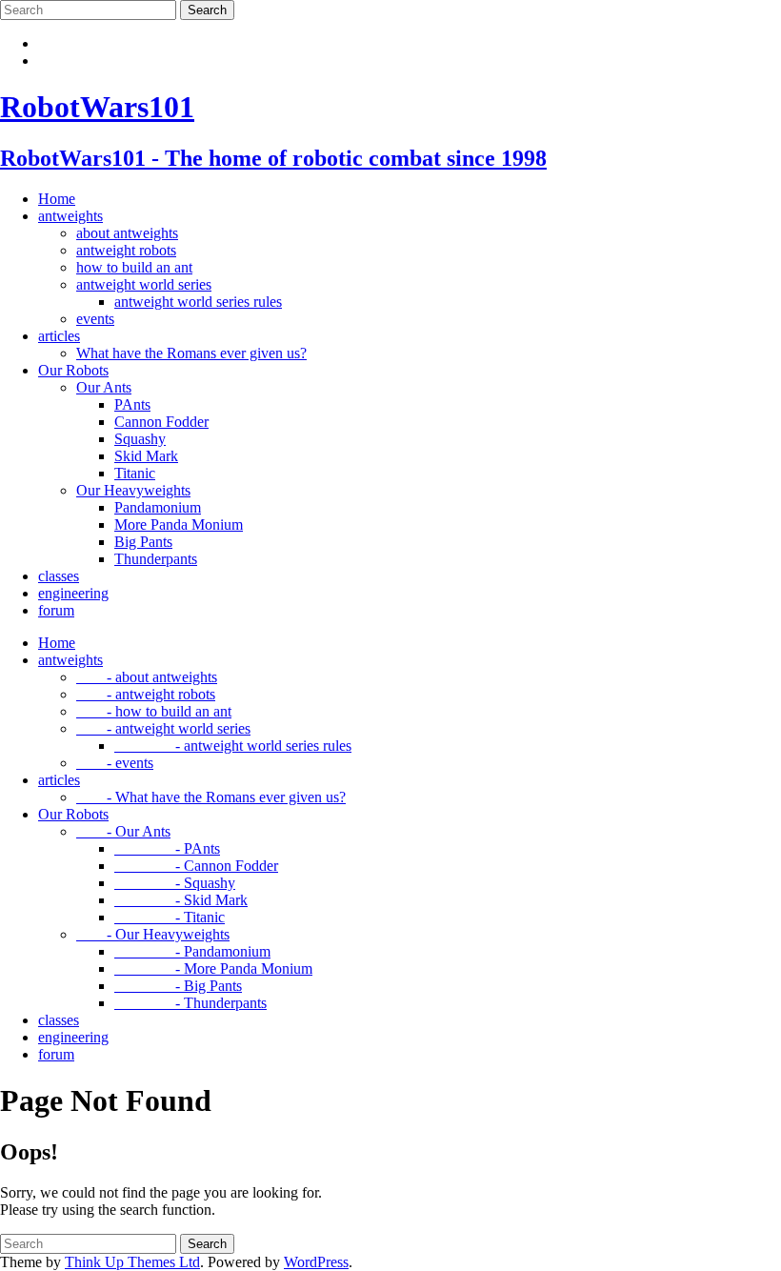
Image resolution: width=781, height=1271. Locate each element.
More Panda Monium (178, 524)
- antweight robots (145, 694)
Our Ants (103, 387)
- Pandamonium (192, 951)
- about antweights (146, 677)
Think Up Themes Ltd (132, 1262)
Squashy (140, 439)
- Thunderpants (190, 1003)
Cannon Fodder (161, 422)
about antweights (127, 233)
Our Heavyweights (133, 490)
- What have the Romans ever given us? (211, 797)
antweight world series (143, 284)
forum (56, 610)
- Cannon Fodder (196, 865)
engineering (73, 593)
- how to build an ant (153, 711)
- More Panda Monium (213, 968)
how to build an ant (134, 267)
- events (114, 763)
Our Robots (73, 370)
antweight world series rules (198, 301)
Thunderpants (155, 559)
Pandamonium (157, 507)
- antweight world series (163, 728)
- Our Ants (123, 831)
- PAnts (167, 848)
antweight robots (126, 250)
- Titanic (169, 917)
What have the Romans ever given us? (191, 353)
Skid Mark (146, 456)
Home (56, 199)
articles (59, 336)
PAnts (132, 404)
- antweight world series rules (232, 745)
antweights (70, 216)
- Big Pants (178, 986)
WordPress (316, 1262)
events (95, 319)
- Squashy (174, 883)
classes (58, 576)
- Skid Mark (181, 900)
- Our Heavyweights (153, 934)
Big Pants (143, 542)
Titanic (134, 473)
